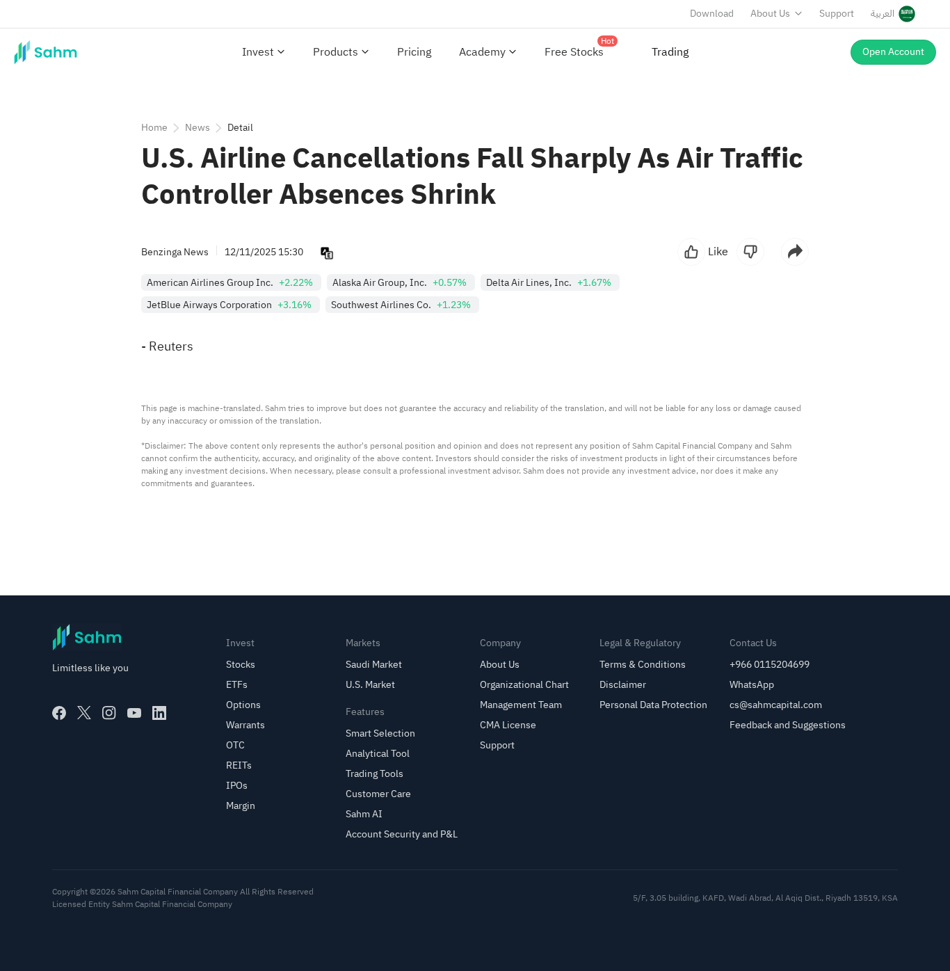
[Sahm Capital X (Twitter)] (84, 713)
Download (712, 13)
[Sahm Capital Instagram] (109, 713)
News (197, 127)
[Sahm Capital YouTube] (134, 713)
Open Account (893, 52)
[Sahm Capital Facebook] (59, 713)
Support (836, 13)
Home (154, 127)
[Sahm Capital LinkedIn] (159, 713)
